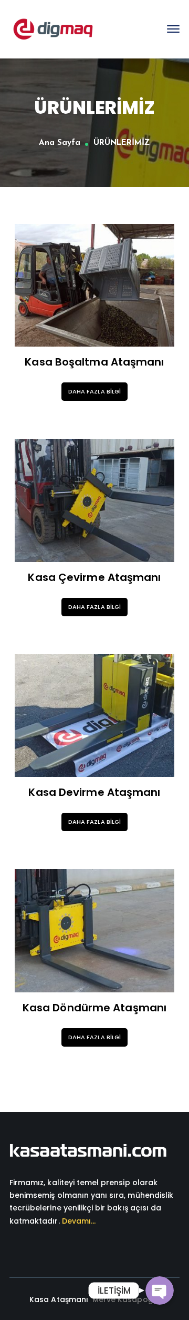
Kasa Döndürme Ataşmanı (94, 1007)
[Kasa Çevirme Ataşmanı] (94, 500)
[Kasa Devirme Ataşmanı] (94, 715)
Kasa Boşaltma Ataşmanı (94, 361)
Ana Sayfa (59, 143)
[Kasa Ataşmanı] (53, 28)
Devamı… (79, 1221)
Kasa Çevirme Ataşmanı (94, 577)
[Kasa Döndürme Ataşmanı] (94, 930)
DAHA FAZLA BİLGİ (94, 391)
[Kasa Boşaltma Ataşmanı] (94, 285)
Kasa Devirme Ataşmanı (94, 792)
